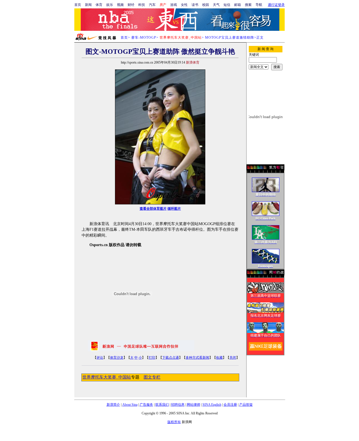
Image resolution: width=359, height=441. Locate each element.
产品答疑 (246, 405)
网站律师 (193, 405)
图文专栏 (152, 377)
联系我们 (162, 405)
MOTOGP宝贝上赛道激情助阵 (229, 37)
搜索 (248, 5)
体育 (99, 5)
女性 (184, 5)
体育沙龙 (116, 358)
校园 (205, 5)
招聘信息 (178, 405)
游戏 (173, 5)
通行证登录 (276, 5)
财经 (131, 5)
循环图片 (174, 209)
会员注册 (230, 405)
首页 (77, 5)
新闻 (88, 5)
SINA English (211, 405)
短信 (227, 5)
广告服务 (146, 405)
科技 (141, 5)
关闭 (232, 358)
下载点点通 (170, 358)
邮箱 (237, 5)
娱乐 (109, 5)
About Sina (129, 405)
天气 (216, 5)
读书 (195, 5)
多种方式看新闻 (197, 358)
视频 (120, 5)
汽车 (152, 5)
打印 (152, 358)
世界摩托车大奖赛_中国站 (106, 377)
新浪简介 (113, 405)
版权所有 (174, 422)
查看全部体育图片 (153, 209)
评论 (99, 358)
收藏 (219, 358)
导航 (259, 5)
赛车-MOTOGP (143, 37)
